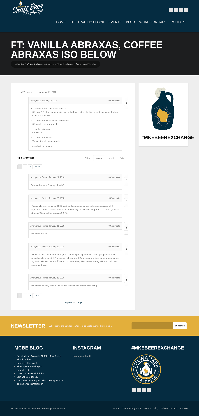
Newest (99, 158)
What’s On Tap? (152, 22)
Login (79, 302)
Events (115, 22)
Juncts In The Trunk (27, 362)
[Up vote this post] (126, 99)
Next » (37, 167)
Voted (111, 158)
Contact (178, 22)
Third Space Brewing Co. (30, 366)
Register (68, 302)
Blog (130, 22)
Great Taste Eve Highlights (30, 373)
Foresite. (60, 408)
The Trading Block (87, 22)
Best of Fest (23, 369)
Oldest (87, 158)
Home (61, 22)
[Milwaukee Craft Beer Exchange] (28, 8)
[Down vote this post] (126, 107)
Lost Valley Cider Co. (27, 376)
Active (122, 158)
